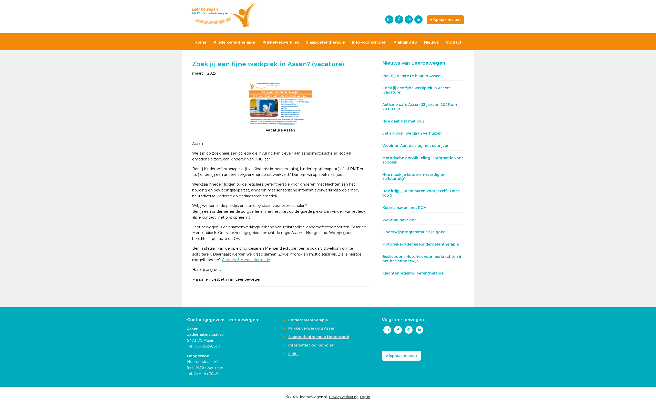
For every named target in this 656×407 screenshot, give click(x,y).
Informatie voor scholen (311, 345)
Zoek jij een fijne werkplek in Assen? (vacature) (416, 90)
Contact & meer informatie (246, 260)
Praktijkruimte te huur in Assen (411, 76)
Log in (365, 397)
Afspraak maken (445, 19)
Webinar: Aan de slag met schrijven (415, 145)
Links (293, 353)
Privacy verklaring (343, 397)
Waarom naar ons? (400, 220)
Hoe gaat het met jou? (403, 121)
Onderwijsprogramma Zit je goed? (415, 232)
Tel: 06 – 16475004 (203, 373)
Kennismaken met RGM (404, 207)
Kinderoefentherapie (308, 320)
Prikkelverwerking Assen (311, 328)
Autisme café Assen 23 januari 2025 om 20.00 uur (419, 106)
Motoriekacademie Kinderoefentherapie (420, 244)
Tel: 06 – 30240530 (203, 346)
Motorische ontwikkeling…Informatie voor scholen (422, 160)
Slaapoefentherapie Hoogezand (318, 336)
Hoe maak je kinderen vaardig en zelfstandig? (413, 176)
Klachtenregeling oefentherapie (413, 273)
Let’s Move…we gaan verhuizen (412, 133)
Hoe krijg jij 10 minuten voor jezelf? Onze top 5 (421, 193)
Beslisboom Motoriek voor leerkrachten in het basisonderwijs (422, 258)
